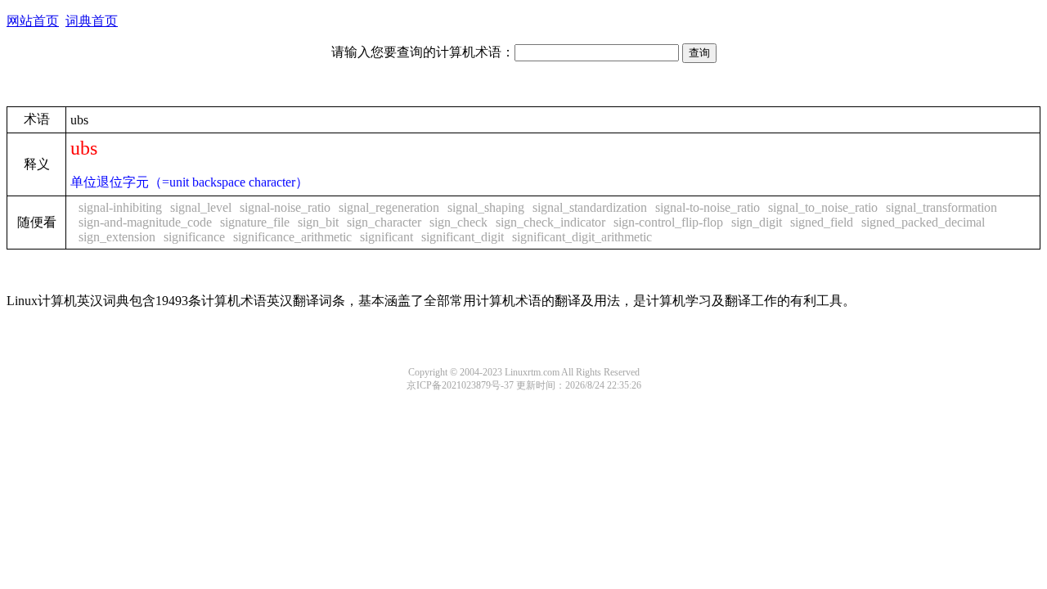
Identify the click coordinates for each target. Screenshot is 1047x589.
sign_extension (117, 237)
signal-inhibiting (120, 207)
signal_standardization (589, 207)
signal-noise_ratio (285, 207)
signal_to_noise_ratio (823, 207)
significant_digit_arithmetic (582, 237)
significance (194, 237)
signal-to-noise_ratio (707, 207)
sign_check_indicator (550, 222)
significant (386, 237)
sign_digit (756, 222)
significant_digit (462, 237)
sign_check (458, 222)
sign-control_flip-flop (668, 222)
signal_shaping (485, 207)
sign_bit (318, 222)
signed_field (821, 222)
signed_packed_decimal (923, 222)
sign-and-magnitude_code (145, 222)
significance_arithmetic (292, 237)
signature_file (255, 222)
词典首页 (91, 21)
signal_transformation (941, 207)
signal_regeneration (389, 207)
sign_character (384, 222)
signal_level (200, 207)
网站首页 (33, 21)
